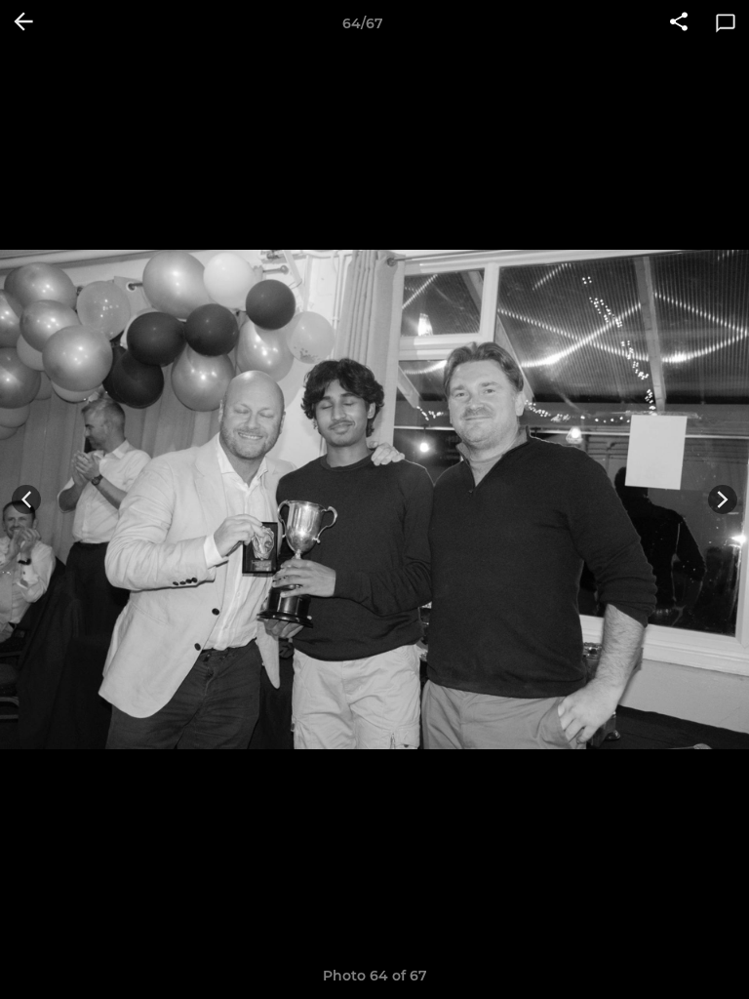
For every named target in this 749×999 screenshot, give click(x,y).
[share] (678, 23)
